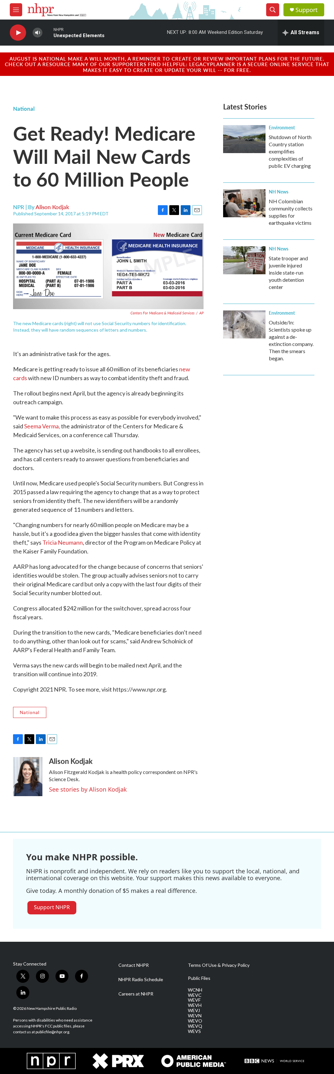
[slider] (48, 32)
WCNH (195, 990)
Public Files (199, 978)
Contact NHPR (133, 965)
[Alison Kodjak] (27, 776)
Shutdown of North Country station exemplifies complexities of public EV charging (290, 151)
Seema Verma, (42, 426)
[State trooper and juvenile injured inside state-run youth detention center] (244, 260)
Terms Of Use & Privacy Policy (219, 965)
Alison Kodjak (52, 207)
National (24, 108)
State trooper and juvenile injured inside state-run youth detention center (288, 272)
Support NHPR (52, 907)
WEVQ (195, 1026)
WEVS (194, 1031)
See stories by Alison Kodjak (88, 789)
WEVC (195, 995)
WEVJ (194, 1010)
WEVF (194, 1000)
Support (307, 10)
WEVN (195, 1015)
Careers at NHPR (135, 993)
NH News (278, 191)
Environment (282, 127)
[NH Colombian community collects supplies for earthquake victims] (244, 203)
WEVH (195, 1005)
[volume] (37, 32)
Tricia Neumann (62, 542)
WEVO (195, 1021)
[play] (18, 32)
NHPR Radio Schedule (140, 979)
